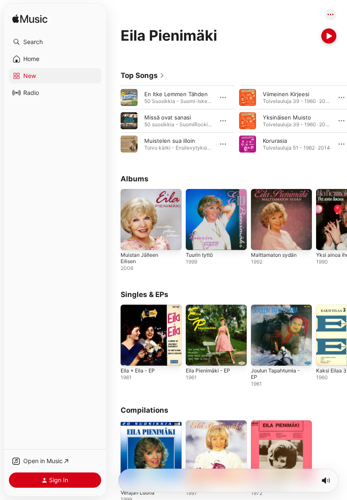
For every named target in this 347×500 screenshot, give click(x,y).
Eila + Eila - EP (138, 370)
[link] (143, 75)
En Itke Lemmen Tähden (176, 94)
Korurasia (275, 140)
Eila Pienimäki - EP (208, 370)
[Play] (328, 36)
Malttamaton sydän (274, 255)
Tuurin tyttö (199, 255)
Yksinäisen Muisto (287, 117)
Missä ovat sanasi (167, 117)
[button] (55, 42)
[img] (29, 19)
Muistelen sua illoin (169, 140)
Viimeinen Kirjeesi (286, 94)
